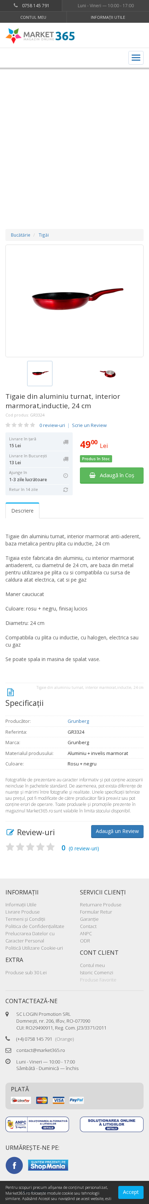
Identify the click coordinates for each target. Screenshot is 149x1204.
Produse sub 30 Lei (26, 972)
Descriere (22, 510)
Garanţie (89, 919)
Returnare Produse (101, 904)
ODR (85, 940)
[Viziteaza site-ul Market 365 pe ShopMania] (48, 1164)
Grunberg (78, 721)
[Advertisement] (74, 142)
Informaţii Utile (108, 17)
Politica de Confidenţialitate (34, 926)
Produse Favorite (98, 979)
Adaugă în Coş (114, 475)
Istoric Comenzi (96, 972)
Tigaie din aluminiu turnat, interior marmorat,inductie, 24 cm (62, 401)
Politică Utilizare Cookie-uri (34, 948)
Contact (88, 926)
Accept (131, 1191)
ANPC (86, 933)
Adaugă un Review (117, 831)
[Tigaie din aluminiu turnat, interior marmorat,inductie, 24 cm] (74, 301)
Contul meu (33, 17)
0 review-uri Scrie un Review (73, 425)
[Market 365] (39, 36)
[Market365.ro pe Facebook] (14, 1164)
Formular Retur (96, 912)
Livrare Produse (22, 912)
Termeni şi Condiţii (25, 919)
